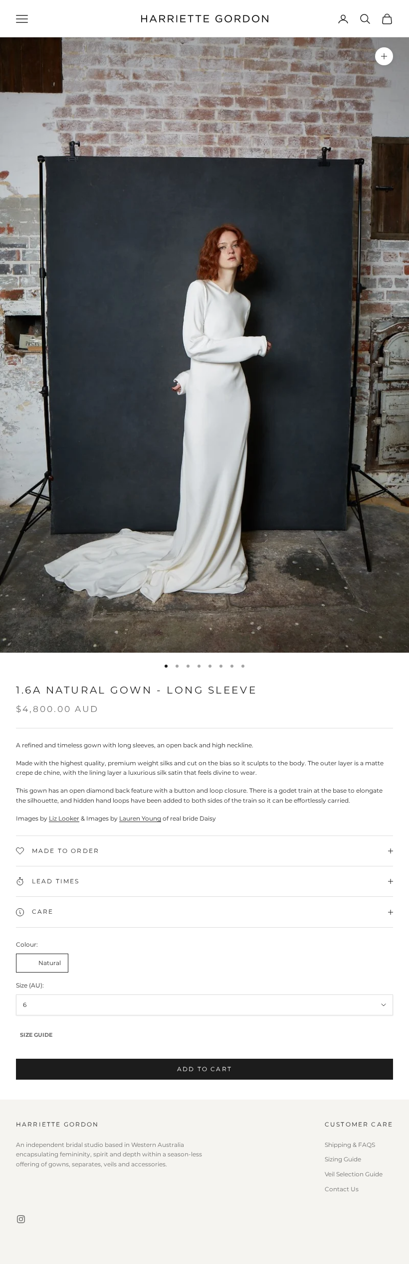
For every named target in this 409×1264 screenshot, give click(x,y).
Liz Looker (64, 818)
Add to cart (204, 1069)
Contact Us (342, 1189)
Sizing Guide (343, 1159)
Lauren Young (140, 818)
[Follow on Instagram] (21, 1219)
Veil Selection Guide (354, 1174)
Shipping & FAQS (350, 1144)
